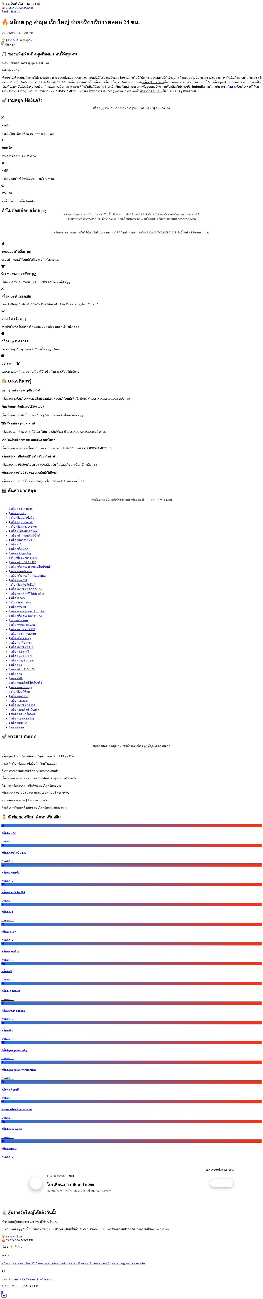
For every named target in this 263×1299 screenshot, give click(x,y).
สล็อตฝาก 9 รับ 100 (22, 669)
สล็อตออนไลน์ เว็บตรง (24, 709)
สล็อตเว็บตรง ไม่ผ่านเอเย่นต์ (28, 575)
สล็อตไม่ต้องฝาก (21, 642)
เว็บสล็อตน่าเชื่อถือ (22, 517)
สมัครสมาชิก (32, 1279)
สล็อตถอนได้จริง (21, 571)
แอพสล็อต (17, 727)
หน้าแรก (6, 1263)
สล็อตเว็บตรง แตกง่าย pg (26, 615)
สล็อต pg (231, 86)
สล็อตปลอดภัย (102, 1263)
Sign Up (15, 11)
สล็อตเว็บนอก (19, 548)
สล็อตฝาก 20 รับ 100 (23, 562)
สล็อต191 (16, 544)
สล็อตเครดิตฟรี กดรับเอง (26, 589)
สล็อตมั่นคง (18, 598)
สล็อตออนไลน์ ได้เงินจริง (26, 682)
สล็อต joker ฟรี (19, 651)
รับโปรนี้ (223, 1183)
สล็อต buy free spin (22, 660)
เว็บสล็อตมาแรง (20, 602)
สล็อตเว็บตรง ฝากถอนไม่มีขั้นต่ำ (30, 566)
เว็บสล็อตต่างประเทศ (23, 526)
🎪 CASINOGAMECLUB (17, 7)
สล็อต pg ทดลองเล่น (23, 633)
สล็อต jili (16, 664)
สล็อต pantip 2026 (21, 656)
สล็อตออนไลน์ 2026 (25, 1263)
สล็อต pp (16, 673)
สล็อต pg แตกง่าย (21, 522)
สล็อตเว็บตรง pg (20, 638)
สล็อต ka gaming (20, 553)
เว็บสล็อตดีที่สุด (20, 691)
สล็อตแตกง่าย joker (22, 540)
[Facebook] (2, 1292)
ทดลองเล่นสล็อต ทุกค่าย (53, 1263)
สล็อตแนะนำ (18, 722)
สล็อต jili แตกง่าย (21, 508)
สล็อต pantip (18, 513)
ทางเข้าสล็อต (19, 620)
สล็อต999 (16, 678)
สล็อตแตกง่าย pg (21, 687)
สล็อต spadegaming (22, 718)
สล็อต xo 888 (18, 580)
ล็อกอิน (6, 11)
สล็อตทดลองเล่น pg (22, 624)
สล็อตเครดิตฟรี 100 (22, 705)
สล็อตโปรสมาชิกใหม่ (24, 531)
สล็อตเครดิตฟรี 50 (21, 647)
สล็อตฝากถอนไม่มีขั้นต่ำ (26, 535)
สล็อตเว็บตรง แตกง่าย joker (27, 611)
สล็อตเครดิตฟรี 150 (22, 629)
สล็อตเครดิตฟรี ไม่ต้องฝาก (27, 593)
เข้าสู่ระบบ (46, 1279)
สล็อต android (19, 700)
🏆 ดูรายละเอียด (11, 40)
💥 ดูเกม (27, 40)
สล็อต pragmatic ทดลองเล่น (128, 1263)
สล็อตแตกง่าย (19, 696)
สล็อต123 (74, 1263)
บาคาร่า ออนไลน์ (151, 91)
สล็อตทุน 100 (18, 606)
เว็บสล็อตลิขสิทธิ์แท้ (23, 584)
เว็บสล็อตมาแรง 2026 (23, 557)
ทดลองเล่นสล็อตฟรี (22, 714)
